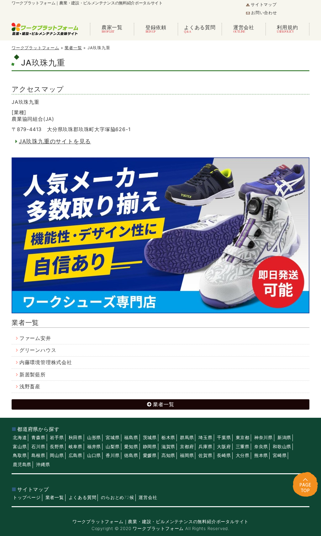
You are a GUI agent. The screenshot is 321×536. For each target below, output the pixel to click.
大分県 (243, 455)
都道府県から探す (38, 429)
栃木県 (168, 437)
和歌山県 (282, 446)
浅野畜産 (29, 387)
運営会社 (148, 497)
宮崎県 (280, 455)
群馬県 (187, 437)
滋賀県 (168, 446)
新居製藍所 (32, 375)
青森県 (38, 437)
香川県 (112, 455)
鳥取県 (20, 455)
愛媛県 (150, 455)
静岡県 (150, 446)
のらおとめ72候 (117, 497)
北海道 (20, 437)
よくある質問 (83, 497)
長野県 (57, 446)
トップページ (27, 497)
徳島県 (131, 455)
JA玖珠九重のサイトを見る (55, 141)
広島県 (75, 455)
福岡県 (187, 455)
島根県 (38, 455)
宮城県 (112, 437)
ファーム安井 (35, 338)
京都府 (187, 446)
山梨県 (112, 446)
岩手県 (57, 437)
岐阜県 (75, 446)
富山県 (20, 446)
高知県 (168, 455)
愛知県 (131, 446)
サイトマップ (264, 4)
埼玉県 (205, 437)
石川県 (38, 446)
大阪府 (224, 446)
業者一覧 (73, 47)
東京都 (243, 437)
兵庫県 (205, 446)
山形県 (94, 437)
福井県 (94, 446)
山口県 (94, 455)
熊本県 (261, 455)
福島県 (131, 437)
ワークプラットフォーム (35, 47)
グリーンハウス (37, 350)
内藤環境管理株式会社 (45, 362)
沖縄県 (43, 464)
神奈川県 (263, 437)
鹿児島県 (22, 464)
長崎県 (224, 455)
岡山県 (57, 455)
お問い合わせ (264, 12)
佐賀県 (205, 455)
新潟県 (284, 437)
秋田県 (75, 437)
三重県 (243, 446)
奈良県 (261, 446)
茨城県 (150, 437)
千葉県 (224, 437)
